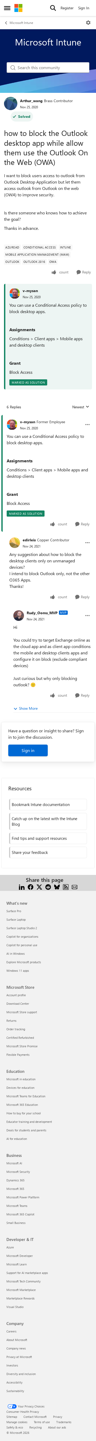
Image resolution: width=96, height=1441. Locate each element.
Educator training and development (29, 1122)
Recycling (35, 1427)
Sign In (83, 7)
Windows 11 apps (17, 971)
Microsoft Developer (19, 1256)
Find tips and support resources (39, 838)
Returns (11, 1021)
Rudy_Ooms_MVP (42, 612)
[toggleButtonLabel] (88, 22)
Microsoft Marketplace (21, 1290)
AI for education (16, 1139)
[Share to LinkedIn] (22, 886)
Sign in (28, 750)
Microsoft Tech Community (23, 1281)
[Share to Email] (74, 886)
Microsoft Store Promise (22, 1046)
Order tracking (15, 1029)
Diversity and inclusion (21, 1374)
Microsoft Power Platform (22, 1197)
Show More (28, 708)
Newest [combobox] (80, 407)
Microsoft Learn (16, 1264)
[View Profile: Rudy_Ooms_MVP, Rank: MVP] (18, 615)
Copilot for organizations (22, 936)
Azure (10, 1247)
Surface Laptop (16, 919)
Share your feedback (30, 852)
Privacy (57, 1417)
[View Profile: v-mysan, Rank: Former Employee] (12, 424)
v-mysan (30, 290)
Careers (11, 1331)
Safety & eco (14, 1427)
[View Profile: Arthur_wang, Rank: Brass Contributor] (10, 103)
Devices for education (20, 1088)
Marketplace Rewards (20, 1298)
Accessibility (14, 1382)
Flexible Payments (18, 1055)
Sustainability (15, 1391)
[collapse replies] (48, 417)
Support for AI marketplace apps (27, 1273)
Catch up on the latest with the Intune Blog (44, 821)
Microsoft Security (18, 1172)
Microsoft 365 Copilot (20, 1214)
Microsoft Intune (21, 22)
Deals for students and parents (26, 1130)
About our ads (57, 1427)
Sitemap (11, 1417)
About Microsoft (16, 1340)
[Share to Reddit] (48, 886)
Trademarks (63, 1422)
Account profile (16, 995)
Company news (16, 1348)
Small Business (16, 1223)
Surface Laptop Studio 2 (21, 928)
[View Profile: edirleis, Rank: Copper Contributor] (14, 542)
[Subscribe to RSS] (66, 886)
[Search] (53, 8)
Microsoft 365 (15, 1189)
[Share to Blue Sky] (57, 886)
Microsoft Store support (21, 1012)
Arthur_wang (31, 100)
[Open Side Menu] (7, 8)
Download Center (17, 1004)
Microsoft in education (20, 1079)
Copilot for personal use (21, 945)
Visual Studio (14, 1307)
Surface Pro (13, 911)
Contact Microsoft (35, 1417)
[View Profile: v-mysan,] (14, 293)
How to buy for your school (23, 1113)
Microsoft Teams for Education (25, 1096)
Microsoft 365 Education (22, 1105)
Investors (12, 1365)
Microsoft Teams (16, 1206)
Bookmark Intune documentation (41, 804)
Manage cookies (16, 1422)
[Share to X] (39, 886)
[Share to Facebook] (30, 886)
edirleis (29, 539)
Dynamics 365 (15, 1180)
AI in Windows (15, 954)
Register (67, 7)
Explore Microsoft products (23, 962)
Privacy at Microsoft (19, 1357)
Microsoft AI (14, 1163)
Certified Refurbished (20, 1038)
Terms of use (42, 1422)
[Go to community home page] (18, 8)
